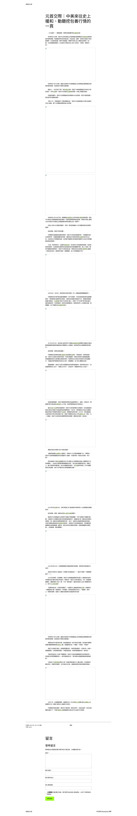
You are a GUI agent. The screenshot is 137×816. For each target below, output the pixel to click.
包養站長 (66, 89)
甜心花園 (77, 702)
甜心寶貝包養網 (67, 513)
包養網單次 (85, 249)
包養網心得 (82, 414)
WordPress (105, 811)
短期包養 (66, 245)
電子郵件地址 (49, 777)
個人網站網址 (49, 785)
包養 (54, 91)
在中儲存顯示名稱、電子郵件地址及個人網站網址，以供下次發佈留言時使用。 (69, 793)
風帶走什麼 (29, 4)
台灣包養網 (55, 584)
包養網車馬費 (76, 343)
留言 (47, 753)
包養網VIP (59, 453)
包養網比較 (64, 355)
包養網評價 (61, 305)
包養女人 (59, 644)
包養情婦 (58, 404)
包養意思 (85, 37)
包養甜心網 (60, 710)
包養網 (69, 91)
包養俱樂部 (57, 662)
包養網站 (76, 33)
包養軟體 (56, 301)
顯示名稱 (48, 770)
